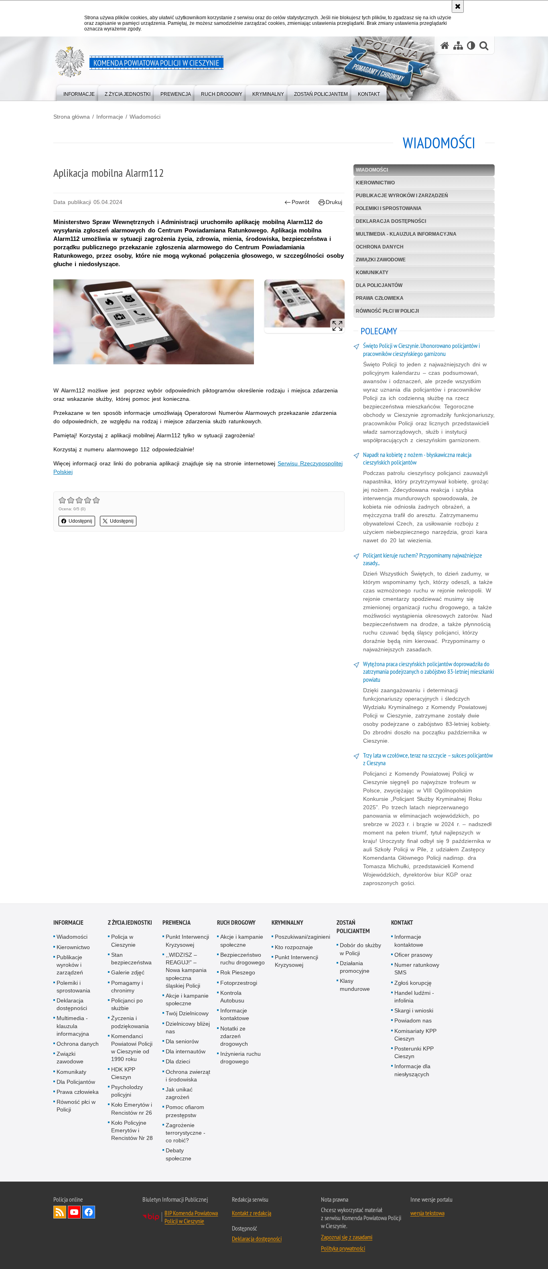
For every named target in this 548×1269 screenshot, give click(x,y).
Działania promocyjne (354, 967)
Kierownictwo (375, 183)
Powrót (300, 202)
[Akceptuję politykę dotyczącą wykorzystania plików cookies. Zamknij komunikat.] (458, 6)
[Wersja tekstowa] (471, 45)
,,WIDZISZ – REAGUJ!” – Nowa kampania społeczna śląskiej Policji (186, 970)
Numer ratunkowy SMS (416, 969)
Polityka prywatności (343, 1248)
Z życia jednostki (130, 922)
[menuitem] (79, 92)
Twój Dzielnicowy (187, 1013)
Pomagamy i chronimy (127, 987)
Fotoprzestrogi (238, 983)
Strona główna (71, 116)
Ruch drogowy (236, 922)
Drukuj (334, 202)
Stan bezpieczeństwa (131, 959)
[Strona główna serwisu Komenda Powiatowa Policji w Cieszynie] (444, 45)
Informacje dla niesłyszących (412, 1070)
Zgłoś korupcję (413, 983)
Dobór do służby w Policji (360, 949)
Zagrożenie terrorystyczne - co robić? (185, 1133)
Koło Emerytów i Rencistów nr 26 (131, 1108)
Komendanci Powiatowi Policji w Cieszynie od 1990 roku (131, 1048)
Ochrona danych (380, 247)
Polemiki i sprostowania (389, 208)
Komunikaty (372, 272)
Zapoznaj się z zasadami (346, 1237)
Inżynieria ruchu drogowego (240, 1058)
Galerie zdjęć (127, 972)
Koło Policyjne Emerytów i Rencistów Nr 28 (132, 1130)
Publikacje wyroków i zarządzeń (402, 195)
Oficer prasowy (413, 955)
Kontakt (402, 922)
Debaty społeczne (178, 1154)
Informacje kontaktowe (234, 1014)
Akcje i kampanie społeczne (187, 999)
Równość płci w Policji (387, 311)
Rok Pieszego (237, 972)
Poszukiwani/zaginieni (302, 937)
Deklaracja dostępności (391, 221)
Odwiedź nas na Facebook (88, 1212)
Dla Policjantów (379, 285)
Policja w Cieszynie (123, 941)
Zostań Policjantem (353, 926)
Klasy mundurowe (355, 985)
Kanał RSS (59, 1212)
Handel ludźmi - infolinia (414, 997)
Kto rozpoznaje (294, 947)
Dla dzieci (178, 1061)
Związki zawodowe (381, 260)
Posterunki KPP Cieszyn (414, 1052)
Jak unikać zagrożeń (179, 1093)
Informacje (109, 116)
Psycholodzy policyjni (127, 1091)
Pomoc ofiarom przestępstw (185, 1111)
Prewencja (176, 922)
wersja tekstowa (427, 1213)
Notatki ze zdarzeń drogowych (234, 1036)
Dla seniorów (182, 1041)
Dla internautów (185, 1051)
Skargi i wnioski (413, 1010)
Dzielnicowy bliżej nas (188, 1027)
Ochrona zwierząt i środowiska (188, 1076)
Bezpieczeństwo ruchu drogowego (242, 959)
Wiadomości (145, 116)
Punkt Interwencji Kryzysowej (187, 941)
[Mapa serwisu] (458, 45)
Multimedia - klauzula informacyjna (406, 234)
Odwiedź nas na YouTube (74, 1212)
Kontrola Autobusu (232, 997)
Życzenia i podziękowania (130, 1022)
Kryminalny (287, 922)
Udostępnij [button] (80, 521)
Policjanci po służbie (127, 1004)
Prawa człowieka (380, 298)
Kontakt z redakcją (251, 1213)
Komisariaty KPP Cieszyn (415, 1035)
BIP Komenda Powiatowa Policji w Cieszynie (191, 1217)
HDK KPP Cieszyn (123, 1073)
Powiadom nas (413, 1020)
